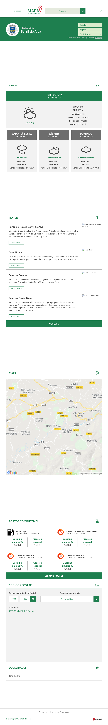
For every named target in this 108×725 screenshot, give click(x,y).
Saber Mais (16, 242)
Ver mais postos (54, 575)
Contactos (43, 712)
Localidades (16, 11)
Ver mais (54, 323)
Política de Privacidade (59, 712)
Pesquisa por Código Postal (22, 593)
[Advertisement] (54, 60)
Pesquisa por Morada (70, 593)
